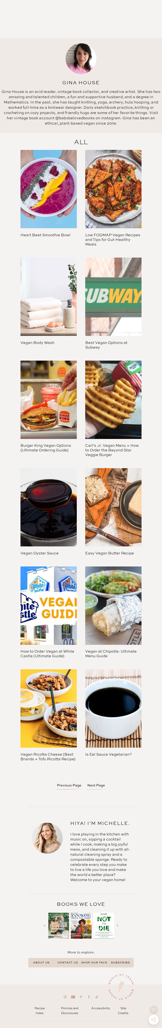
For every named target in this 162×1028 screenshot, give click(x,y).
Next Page (96, 785)
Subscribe (120, 962)
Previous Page (69, 785)
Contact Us (68, 962)
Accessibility (100, 1008)
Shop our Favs (94, 962)
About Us (41, 962)
